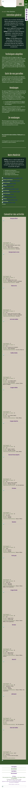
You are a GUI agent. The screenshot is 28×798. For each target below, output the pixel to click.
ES (26, 7)
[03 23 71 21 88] (26, 10)
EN (26, 4)
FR (26, 1)
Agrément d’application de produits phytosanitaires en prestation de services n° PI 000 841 (14, 782)
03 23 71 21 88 (12, 780)
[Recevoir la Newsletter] (26, 14)
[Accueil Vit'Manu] (8, 5)
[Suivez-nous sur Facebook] (26, 19)
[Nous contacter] (26, 12)
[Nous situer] (26, 17)
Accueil (4, 11)
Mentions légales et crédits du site (14, 784)
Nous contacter (18, 780)
